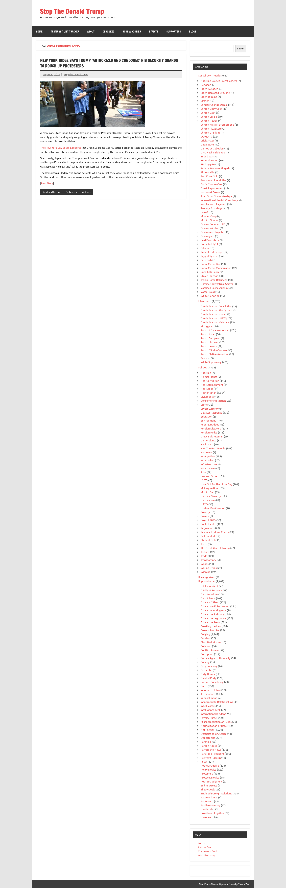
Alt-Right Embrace (211, 590)
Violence (86, 191)
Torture (205, 551)
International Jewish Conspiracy (219, 200)
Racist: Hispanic (210, 342)
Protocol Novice (210, 777)
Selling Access (209, 785)
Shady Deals (208, 789)
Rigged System (209, 255)
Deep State (207, 144)
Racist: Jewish (209, 346)
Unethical (206, 809)
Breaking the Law (52, 191)
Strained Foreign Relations (216, 793)
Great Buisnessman (212, 436)
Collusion (206, 646)
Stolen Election (209, 275)
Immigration (208, 456)
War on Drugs (209, 567)
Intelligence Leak (210, 709)
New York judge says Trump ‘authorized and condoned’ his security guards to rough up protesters (109, 63)
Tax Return (207, 801)
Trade (204, 555)
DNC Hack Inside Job (213, 152)
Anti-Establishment (212, 384)
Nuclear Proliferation (213, 508)
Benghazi (206, 84)
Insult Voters (208, 705)
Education (206, 416)
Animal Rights (209, 376)
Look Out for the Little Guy (216, 484)
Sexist (204, 358)
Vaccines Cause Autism (214, 287)
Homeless (206, 452)
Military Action (209, 488)
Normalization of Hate (214, 725)
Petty (204, 761)
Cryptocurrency (210, 408)
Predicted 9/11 (209, 244)
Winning (205, 571)
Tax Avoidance (209, 797)
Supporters (173, 31)
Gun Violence (208, 440)
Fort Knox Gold (209, 176)
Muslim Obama (209, 220)
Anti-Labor (207, 388)
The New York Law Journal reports (60, 147)
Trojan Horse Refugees (214, 279)
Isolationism (208, 468)
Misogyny (206, 326)
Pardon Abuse (209, 745)
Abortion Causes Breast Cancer (219, 80)
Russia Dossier (131, 31)
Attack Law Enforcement (215, 606)
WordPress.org (206, 855)
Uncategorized (206, 577)
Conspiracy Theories (210, 75)
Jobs (203, 472)
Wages (205, 563)
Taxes (204, 543)
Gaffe (204, 685)
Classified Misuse (211, 642)
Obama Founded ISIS (213, 224)
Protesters (71, 191)
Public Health (208, 524)
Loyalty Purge (209, 717)
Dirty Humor (208, 673)
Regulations (208, 528)
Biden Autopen (209, 88)
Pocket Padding (210, 765)
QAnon (205, 247)
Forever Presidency (212, 681)
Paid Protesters (210, 240)
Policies (202, 367)
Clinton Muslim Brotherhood (217, 124)
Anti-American (209, 594)
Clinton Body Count (212, 108)
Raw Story (47, 183)
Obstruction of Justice (214, 733)
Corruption (207, 654)
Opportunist (208, 737)
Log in (201, 843)
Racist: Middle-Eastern (214, 350)
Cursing (205, 662)
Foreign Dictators (211, 428)
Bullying (205, 634)
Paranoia (206, 741)
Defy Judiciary (209, 666)
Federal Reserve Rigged (215, 168)
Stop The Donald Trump (72, 11)
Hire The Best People (213, 448)
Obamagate (207, 236)
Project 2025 (208, 520)
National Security (211, 496)
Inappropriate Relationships (217, 701)
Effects (153, 31)
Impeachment (209, 697)
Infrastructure (209, 464)
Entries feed (205, 847)
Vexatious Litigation (212, 813)
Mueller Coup (208, 216)
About (91, 31)
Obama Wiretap (210, 228)
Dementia (206, 670)
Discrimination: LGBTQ (214, 318)
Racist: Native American (215, 354)
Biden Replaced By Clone (215, 92)
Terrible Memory (210, 805)
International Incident (213, 713)
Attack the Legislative (213, 618)
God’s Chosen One (211, 184)
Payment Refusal (211, 757)
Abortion (206, 372)
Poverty (205, 512)
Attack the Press (210, 622)
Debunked (108, 31)
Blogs (192, 31)
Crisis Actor (207, 140)
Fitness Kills (208, 172)
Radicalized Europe (212, 251)
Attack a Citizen (210, 602)
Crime (204, 404)
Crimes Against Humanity (216, 658)
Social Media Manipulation (216, 267)
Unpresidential (206, 581)
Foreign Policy (209, 432)
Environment (208, 420)
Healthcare (207, 444)
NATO (204, 504)
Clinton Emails (209, 116)
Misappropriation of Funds (216, 721)
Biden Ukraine (209, 96)
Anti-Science (208, 598)
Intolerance (204, 301)
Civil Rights (207, 396)
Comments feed (207, 851)
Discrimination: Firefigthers (217, 310)
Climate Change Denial (214, 104)
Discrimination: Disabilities (216, 306)
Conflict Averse (210, 650)
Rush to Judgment (211, 781)
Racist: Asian (208, 334)
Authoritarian (208, 392)
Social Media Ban (210, 263)
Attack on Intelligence (213, 610)
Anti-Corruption (210, 380)
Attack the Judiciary (212, 614)
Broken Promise (210, 630)
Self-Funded (208, 535)
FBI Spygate (208, 164)
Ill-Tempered (208, 693)
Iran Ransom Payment (213, 204)
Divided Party (208, 677)
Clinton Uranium (210, 132)
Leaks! (204, 212)
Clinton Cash (208, 112)
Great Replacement (212, 188)
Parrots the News (211, 749)
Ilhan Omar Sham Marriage (216, 196)
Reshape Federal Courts (215, 531)
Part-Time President (212, 753)
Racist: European (210, 338)
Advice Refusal (209, 586)
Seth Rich (206, 259)
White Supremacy (211, 362)
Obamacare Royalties (213, 232)
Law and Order (209, 476)
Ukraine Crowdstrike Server (217, 283)
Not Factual (207, 729)
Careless (206, 638)
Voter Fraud (208, 291)
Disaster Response (211, 412)
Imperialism (207, 460)
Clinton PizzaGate (211, 128)
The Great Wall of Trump (215, 547)
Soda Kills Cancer (211, 271)
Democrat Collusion (212, 148)
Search (240, 48)
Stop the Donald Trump (76, 74)
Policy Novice (208, 769)
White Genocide (210, 295)
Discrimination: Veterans (215, 322)
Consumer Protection (213, 400)
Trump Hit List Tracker (65, 31)
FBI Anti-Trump (209, 160)
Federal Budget (210, 424)
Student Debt (208, 539)
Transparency (208, 559)
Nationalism (208, 500)
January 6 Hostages (212, 208)
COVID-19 (206, 136)
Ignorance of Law (211, 689)
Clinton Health (209, 120)
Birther (205, 100)
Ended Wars (208, 156)
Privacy (205, 516)
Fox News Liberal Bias (213, 180)
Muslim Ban (207, 492)
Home (39, 31)
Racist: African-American (215, 330)
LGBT (204, 480)
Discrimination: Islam (213, 314)
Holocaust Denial (210, 192)
